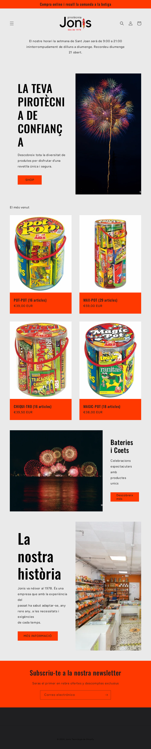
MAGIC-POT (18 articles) (101, 406)
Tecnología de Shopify (83, 739)
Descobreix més (124, 497)
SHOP (29, 180)
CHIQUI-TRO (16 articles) (33, 406)
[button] (11, 23)
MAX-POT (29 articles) (100, 300)
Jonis (68, 739)
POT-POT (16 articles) (30, 300)
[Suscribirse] (106, 695)
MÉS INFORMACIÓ (38, 636)
